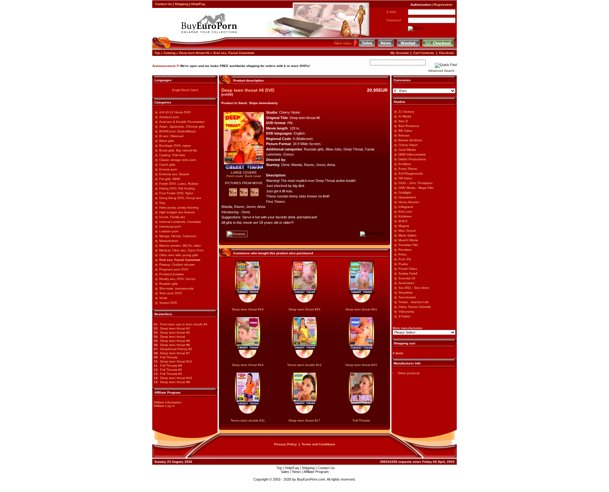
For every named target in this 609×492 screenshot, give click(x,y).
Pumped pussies (171, 274)
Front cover (234, 176)
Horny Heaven (408, 202)
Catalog (169, 53)
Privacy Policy (285, 444)
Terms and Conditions (318, 444)
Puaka (403, 264)
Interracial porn (170, 226)
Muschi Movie (408, 240)
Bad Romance (408, 126)
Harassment (407, 197)
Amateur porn (169, 117)
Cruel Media (407, 149)
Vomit (163, 298)
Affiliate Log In (164, 406)
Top (157, 53)
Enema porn (168, 169)
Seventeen (406, 283)
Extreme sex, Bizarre (174, 174)
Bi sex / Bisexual (171, 136)
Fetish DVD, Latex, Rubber (179, 183)
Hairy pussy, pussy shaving (179, 207)
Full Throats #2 (171, 369)
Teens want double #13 (304, 365)
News (296, 472)
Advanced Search (441, 70)
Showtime (405, 292)
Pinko (402, 254)
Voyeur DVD (168, 302)
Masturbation (168, 241)
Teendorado (407, 297)
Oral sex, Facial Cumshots (233, 53)
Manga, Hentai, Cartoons (177, 236)
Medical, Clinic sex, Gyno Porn (181, 250)
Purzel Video (407, 268)
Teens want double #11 (248, 420)
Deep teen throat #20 (304, 309)
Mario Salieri (407, 235)
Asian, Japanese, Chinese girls (182, 126)
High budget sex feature (177, 212)
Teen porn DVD (170, 293)
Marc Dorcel (407, 230)
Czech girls (167, 164)
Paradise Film (408, 245)
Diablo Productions (412, 159)
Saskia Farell (407, 273)
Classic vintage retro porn (177, 160)
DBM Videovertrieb (412, 154)
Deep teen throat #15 (361, 365)
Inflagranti (405, 207)
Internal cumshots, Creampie (180, 221)
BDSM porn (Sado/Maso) (177, 131)
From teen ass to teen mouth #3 (183, 324)
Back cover (253, 176)
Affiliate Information (168, 402)
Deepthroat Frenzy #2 (176, 349)
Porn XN (404, 259)
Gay (162, 202)
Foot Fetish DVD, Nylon (176, 193)
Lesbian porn (169, 231)
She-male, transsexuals (176, 288)
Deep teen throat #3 (175, 328)
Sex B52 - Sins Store (413, 287)
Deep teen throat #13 (176, 361)
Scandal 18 (406, 278)
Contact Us (163, 4)
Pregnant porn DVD (173, 269)
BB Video (405, 130)
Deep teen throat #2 (175, 332)
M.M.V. (403, 221)
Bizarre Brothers (410, 140)
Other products (409, 373)
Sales (285, 472)
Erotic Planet (407, 168)
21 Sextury (406, 111)
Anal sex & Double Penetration (182, 121)
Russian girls (168, 283)
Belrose (403, 135)
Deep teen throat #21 (361, 309)
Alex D (403, 121)
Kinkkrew (404, 216)
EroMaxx (404, 164)
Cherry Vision (408, 145)
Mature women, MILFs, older (180, 245)
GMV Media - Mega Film (415, 187)
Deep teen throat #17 (304, 420)
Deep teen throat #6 (194, 53)
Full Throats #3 (171, 374)
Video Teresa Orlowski (414, 307)
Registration (443, 4)
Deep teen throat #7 (175, 353)
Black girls (166, 141)
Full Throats (168, 357)
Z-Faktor (404, 316)
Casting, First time (172, 155)
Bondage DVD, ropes (175, 145)
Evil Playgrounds (410, 173)
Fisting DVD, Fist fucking (177, 188)
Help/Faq (198, 4)
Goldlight (404, 192)
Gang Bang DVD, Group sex (180, 198)
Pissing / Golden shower (177, 264)
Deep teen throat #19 (176, 378)
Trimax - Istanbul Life (413, 302)
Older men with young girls (178, 255)
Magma (403, 226)
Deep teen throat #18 (248, 309)
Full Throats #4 (171, 365)
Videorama (406, 311)
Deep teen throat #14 (248, 365)
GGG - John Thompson (415, 183)
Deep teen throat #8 (175, 382)
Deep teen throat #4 (175, 340)
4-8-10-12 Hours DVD (175, 112)
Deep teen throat (172, 336)
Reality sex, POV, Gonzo (177, 279)
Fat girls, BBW (169, 179)
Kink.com (405, 211)
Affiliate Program (316, 472)
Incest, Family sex (172, 217)
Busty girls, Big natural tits (178, 150)
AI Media (404, 116)
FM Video (405, 178)
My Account (399, 53)
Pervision (405, 249)
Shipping (181, 4)
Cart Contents (423, 53)
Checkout (446, 53)
